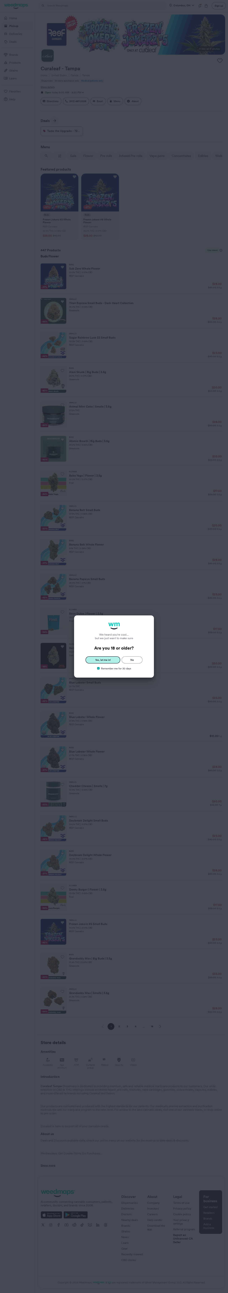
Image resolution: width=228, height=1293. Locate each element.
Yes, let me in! (103, 660)
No (132, 660)
